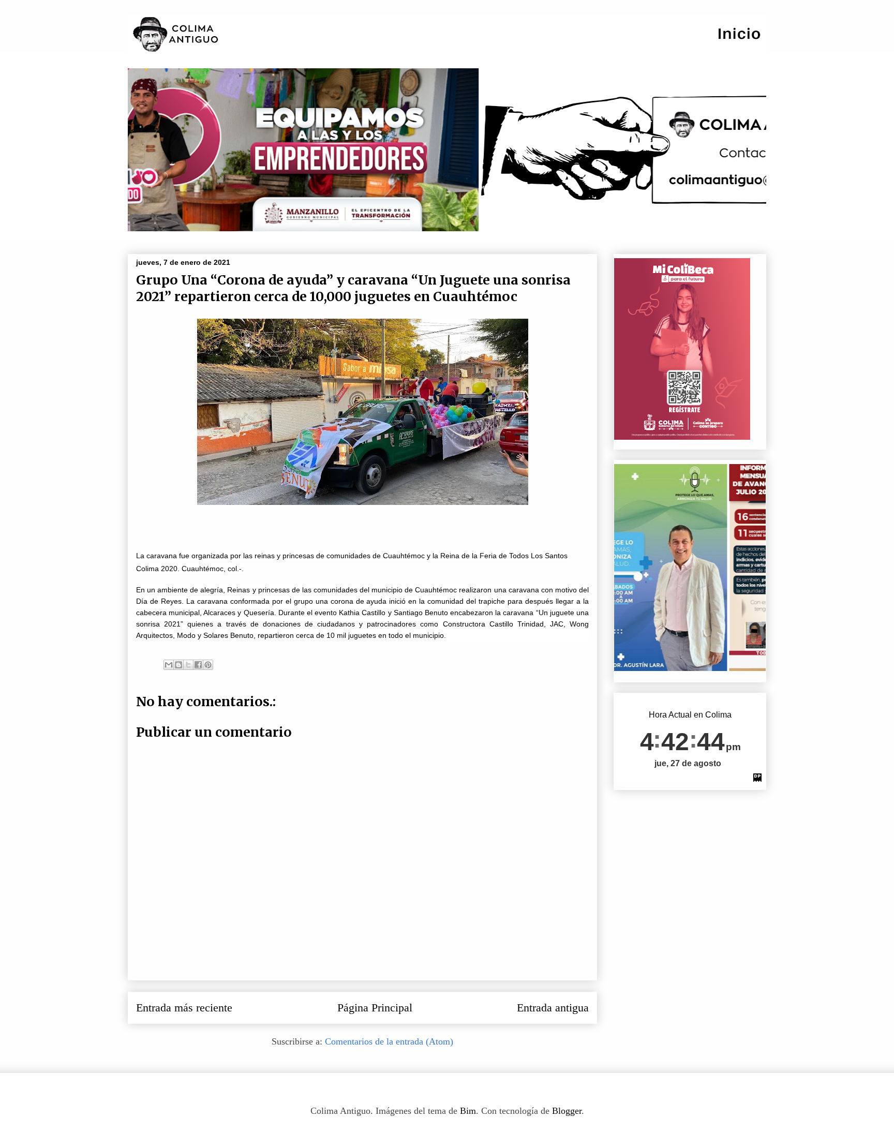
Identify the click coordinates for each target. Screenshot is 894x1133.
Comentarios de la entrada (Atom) (389, 1041)
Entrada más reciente (184, 1008)
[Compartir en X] (188, 665)
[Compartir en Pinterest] (208, 665)
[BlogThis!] (178, 665)
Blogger (567, 1111)
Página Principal (374, 1008)
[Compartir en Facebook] (198, 665)
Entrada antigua (553, 1008)
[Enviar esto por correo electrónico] (168, 665)
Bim (468, 1111)
